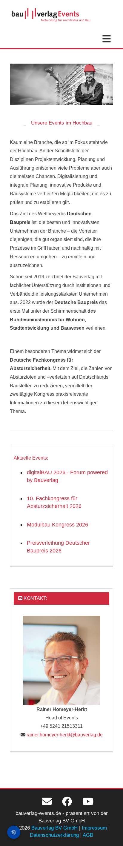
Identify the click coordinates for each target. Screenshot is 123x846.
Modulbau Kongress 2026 (57, 525)
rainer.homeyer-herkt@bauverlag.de (65, 734)
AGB (88, 835)
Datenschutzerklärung (54, 835)
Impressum (94, 828)
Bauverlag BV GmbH (54, 828)
